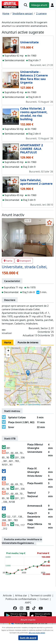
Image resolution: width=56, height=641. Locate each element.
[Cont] (52, 5)
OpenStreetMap (34, 404)
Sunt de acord (28, 637)
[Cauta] (25, 5)
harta (9, 260)
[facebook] (15, 608)
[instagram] (21, 608)
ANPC (28, 602)
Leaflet (22, 404)
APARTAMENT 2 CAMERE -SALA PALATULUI (31, 148)
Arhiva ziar (21, 595)
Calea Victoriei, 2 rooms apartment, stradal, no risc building (33, 113)
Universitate (29, 42)
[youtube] (41, 608)
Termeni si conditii (40, 595)
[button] (28, 373)
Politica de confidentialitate (21, 599)
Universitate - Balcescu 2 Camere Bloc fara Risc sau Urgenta (34, 77)
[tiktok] (34, 608)
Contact (44, 599)
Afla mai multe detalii (37, 633)
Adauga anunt (39, 5)
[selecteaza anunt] (14, 41)
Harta (7, 342)
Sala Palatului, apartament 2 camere (36, 182)
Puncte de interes (28, 342)
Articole (7, 595)
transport (25, 260)
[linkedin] (27, 608)
